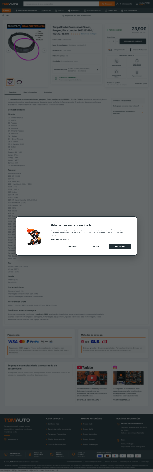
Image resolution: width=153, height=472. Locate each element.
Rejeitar (96, 246)
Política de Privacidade (60, 239)
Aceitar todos (120, 246)
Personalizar (72, 246)
